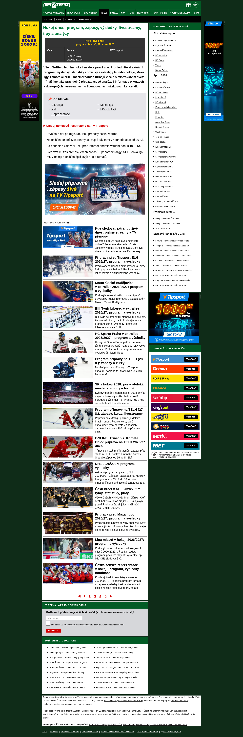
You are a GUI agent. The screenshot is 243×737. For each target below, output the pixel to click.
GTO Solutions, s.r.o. (172, 732)
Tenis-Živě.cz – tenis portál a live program (68, 662)
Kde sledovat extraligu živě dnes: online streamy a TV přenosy (116, 232)
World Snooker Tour (164, 177)
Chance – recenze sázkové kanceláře (172, 260)
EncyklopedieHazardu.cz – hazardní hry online (117, 648)
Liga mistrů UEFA (163, 45)
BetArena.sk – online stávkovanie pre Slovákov (117, 662)
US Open (159, 60)
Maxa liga (106, 104)
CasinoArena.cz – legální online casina (67, 687)
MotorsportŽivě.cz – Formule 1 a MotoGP (67, 667)
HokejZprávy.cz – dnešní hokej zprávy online (69, 658)
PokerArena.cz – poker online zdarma (66, 677)
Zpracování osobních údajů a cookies (117, 732)
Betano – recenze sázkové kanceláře (172, 251)
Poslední (111, 596)
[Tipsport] (213, 120)
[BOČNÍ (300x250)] (174, 342)
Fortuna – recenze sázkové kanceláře (172, 241)
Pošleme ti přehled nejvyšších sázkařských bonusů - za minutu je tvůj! (90, 612)
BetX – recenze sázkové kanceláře (170, 275)
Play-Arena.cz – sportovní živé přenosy (66, 672)
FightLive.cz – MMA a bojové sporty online (68, 648)
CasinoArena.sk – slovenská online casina (115, 682)
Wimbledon (160, 132)
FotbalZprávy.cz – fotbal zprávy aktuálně (67, 653)
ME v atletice (161, 55)
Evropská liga (161, 82)
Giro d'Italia (160, 142)
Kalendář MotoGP (163, 147)
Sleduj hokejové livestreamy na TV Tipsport (77, 125)
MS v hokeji (70, 19)
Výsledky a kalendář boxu (167, 201)
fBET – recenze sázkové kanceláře (170, 285)
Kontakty (54, 732)
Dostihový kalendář (164, 186)
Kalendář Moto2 (162, 191)
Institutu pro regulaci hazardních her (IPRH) (123, 700)
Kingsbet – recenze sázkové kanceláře (172, 280)
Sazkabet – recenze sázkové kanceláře (173, 256)
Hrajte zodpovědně (51, 711)
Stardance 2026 (162, 228)
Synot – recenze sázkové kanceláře (171, 265)
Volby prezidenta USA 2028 (167, 223)
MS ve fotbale (161, 92)
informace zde (101, 714)
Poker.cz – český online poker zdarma (66, 682)
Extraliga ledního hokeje (166, 107)
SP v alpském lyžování (165, 157)
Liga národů (160, 97)
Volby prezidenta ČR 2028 (167, 219)
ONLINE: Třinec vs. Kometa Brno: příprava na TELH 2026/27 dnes (120, 442)
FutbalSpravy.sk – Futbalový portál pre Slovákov (117, 677)
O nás (44, 732)
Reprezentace (85, 19)
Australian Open (162, 122)
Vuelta (158, 65)
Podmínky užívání (90, 732)
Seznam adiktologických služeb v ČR (105, 724)
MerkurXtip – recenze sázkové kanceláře (173, 270)
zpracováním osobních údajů (77, 625)
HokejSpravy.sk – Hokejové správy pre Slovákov (117, 672)
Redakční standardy (70, 732)
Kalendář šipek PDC (164, 162)
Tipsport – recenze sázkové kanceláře (172, 246)
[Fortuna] (29, 120)
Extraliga (48, 19)
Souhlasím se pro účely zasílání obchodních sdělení (87, 625)
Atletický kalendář (163, 172)
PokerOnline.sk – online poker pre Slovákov (115, 687)
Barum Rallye (161, 70)
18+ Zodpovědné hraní (147, 732)
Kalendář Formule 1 (164, 50)
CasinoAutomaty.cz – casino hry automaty (114, 653)
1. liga (58, 19)
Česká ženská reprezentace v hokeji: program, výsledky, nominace (117, 569)
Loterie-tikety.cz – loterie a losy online (113, 658)
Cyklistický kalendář (164, 167)
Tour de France (162, 137)
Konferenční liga (162, 87)
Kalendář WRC (162, 196)
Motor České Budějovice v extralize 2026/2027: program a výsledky (119, 287)
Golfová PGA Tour (163, 181)
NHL (54, 109)
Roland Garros (162, 127)
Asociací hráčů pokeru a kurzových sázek (75, 704)
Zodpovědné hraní (179, 700)
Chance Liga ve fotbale (165, 40)
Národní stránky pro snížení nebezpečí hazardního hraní (161, 724)
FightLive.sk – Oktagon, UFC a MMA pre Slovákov (118, 667)
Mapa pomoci (129, 724)
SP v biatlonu (161, 152)
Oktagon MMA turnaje (165, 206)
